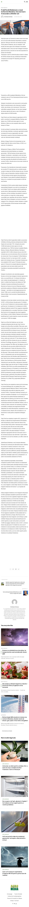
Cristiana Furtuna (8, 16)
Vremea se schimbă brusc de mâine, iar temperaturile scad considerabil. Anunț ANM (14, 652)
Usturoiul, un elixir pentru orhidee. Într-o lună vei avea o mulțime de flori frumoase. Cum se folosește (15, 767)
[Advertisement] (14, 78)
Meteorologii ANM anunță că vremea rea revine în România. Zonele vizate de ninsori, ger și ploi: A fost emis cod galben (15, 718)
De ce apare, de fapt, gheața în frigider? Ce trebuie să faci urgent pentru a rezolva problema (14, 803)
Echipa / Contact (14, 900)
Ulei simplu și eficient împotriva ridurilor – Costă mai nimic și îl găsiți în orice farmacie (15, 685)
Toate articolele (18, 894)
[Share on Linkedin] (19, 569)
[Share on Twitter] (13, 569)
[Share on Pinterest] (16, 569)
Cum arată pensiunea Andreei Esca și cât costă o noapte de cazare (12, 592)
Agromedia (3, 715)
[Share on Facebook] (10, 569)
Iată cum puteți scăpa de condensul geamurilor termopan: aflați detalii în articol (13, 838)
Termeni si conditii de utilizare (14, 898)
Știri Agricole (4, 7)
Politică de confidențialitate (14, 896)
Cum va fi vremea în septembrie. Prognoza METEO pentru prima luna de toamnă (14, 873)
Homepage (9, 894)
